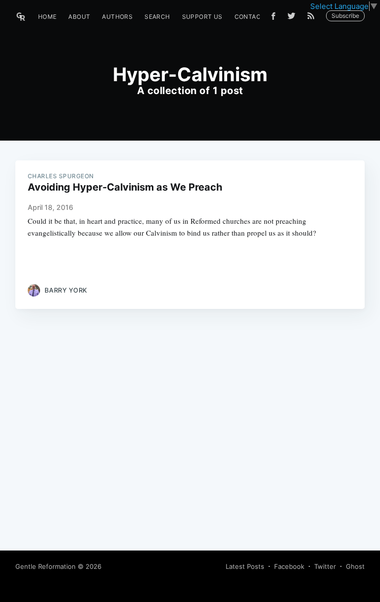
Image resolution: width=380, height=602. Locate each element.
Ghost (355, 566)
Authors (117, 16)
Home (47, 16)
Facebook (289, 566)
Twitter (325, 566)
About (79, 16)
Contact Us (255, 16)
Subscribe (345, 15)
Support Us (202, 16)
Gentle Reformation (45, 566)
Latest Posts (245, 566)
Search (157, 16)
